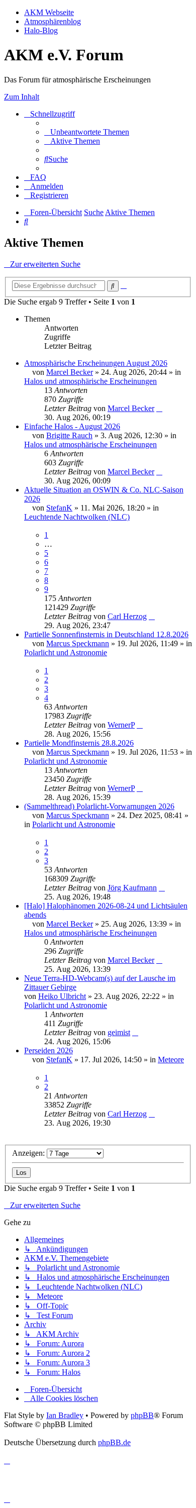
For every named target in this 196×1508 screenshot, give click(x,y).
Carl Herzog (127, 616)
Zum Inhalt (21, 96)
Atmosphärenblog (52, 21)
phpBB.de (114, 1442)
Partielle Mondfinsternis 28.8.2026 (79, 743)
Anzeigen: (29, 1153)
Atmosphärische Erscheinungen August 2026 (95, 363)
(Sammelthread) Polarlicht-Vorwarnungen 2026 (99, 806)
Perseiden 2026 (48, 1050)
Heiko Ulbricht (62, 996)
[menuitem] (86, 132)
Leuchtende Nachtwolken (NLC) (77, 517)
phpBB (142, 1415)
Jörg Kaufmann (132, 887)
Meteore (171, 1059)
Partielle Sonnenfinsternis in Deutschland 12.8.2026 (106, 634)
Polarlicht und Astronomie (65, 652)
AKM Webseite (49, 12)
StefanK (59, 508)
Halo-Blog (41, 30)
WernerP (121, 725)
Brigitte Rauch (69, 435)
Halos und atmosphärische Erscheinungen (90, 381)
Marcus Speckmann (77, 643)
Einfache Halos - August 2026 (72, 426)
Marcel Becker (69, 372)
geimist (119, 1032)
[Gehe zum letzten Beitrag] (159, 408)
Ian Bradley (64, 1415)
